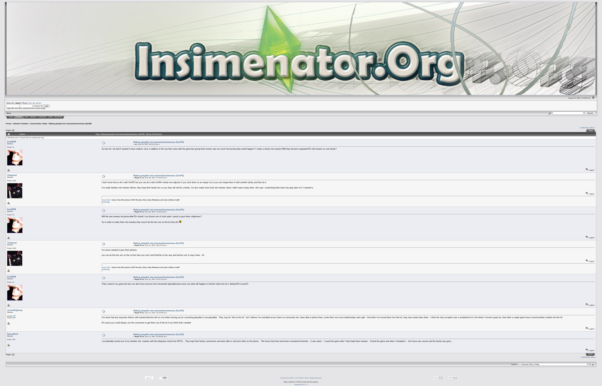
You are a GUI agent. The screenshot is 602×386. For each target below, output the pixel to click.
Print (591, 131)
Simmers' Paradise (20, 124)
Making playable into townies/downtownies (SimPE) (70, 124)
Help (26, 117)
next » (592, 127)
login (30, 103)
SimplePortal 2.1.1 (301, 384)
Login (50, 117)
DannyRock (12, 334)
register (38, 103)
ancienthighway (14, 310)
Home (11, 117)
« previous (584, 127)
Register (58, 117)
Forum (18, 117)
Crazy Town (106, 200)
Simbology (106, 202)
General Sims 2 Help (38, 124)
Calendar (42, 117)
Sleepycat (12, 175)
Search (33, 117)
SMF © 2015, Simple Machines (310, 378)
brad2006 (11, 142)
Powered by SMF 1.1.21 (289, 378)
